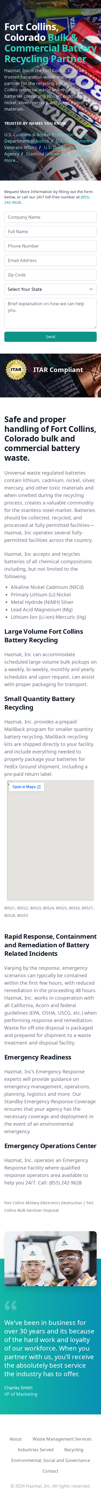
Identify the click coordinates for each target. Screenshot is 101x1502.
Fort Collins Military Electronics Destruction (43, 1202)
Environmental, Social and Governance (50, 1460)
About (15, 1439)
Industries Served (36, 1450)
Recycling (73, 1450)
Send (50, 336)
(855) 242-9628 (65, 1182)
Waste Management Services (62, 1439)
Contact (50, 1471)
